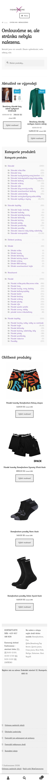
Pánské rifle (15, 304)
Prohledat (24, 778)
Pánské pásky (16, 333)
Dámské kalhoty (17, 180)
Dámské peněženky (18, 225)
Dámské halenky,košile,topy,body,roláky (27, 178)
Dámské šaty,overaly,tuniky (22, 188)
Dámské (11, 165)
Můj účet (8, 778)
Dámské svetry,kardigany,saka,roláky (26, 196)
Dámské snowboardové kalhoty (23, 191)
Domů (6, 22)
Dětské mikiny (16, 261)
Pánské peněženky (18, 336)
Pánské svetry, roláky (19, 309)
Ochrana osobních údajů (14, 725)
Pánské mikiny (17, 299)
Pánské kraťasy (17, 296)
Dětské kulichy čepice (19, 258)
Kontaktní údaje (11, 750)
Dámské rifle (16, 186)
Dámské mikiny (17, 183)
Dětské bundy (16, 253)
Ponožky (14, 341)
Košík (38, 776)
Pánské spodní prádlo (19, 306)
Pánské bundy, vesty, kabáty (22, 288)
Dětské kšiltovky (17, 255)
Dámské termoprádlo (19, 233)
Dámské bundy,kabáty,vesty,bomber (25, 175)
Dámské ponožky (17, 228)
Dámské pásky (17, 222)
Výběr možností (12, 125)
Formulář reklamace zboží (15, 744)
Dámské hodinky (17, 212)
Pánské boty (16, 286)
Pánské (10, 278)
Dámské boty (16, 172)
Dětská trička (16, 250)
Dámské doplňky (14, 205)
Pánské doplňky (14, 318)
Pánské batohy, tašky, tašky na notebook (27, 323)
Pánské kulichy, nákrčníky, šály (23, 330)
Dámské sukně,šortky (19, 193)
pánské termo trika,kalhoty (21, 312)
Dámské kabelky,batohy (20, 215)
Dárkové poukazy (15, 239)
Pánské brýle (16, 325)
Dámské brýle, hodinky (20, 209)
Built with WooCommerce (33, 768)
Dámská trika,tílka (18, 170)
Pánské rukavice (17, 338)
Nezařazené (12, 272)
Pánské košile (16, 293)
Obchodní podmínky (13, 731)
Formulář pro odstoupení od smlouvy (19, 738)
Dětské (10, 246)
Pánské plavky (16, 301)
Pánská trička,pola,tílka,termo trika (25, 283)
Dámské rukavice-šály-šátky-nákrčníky (26, 230)
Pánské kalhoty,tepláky (20, 291)
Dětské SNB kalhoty (18, 263)
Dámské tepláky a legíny (21, 199)
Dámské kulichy (17, 220)
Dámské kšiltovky (18, 217)
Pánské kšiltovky (17, 328)
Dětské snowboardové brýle (22, 266)
